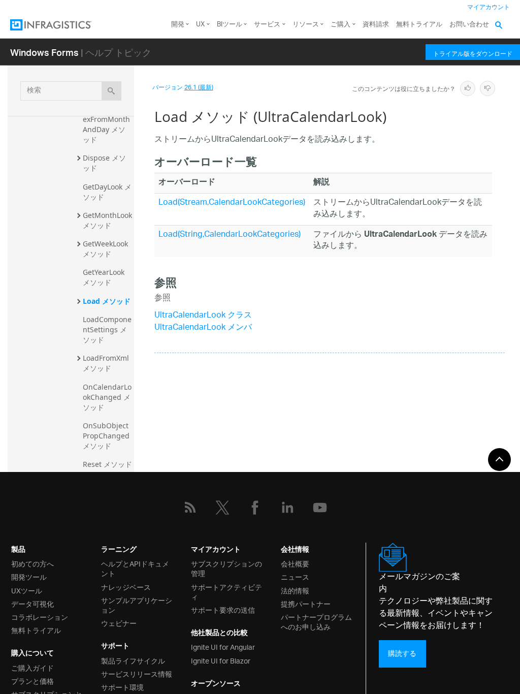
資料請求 (376, 24)
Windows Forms (44, 52)
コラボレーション (39, 616)
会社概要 (295, 563)
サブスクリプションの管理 (226, 568)
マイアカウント (488, 7)
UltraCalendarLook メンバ (203, 328)
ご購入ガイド (32, 667)
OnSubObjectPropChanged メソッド (107, 436)
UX (200, 24)
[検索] (111, 91)
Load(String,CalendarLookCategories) (229, 235)
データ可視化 (32, 603)
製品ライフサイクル (133, 660)
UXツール (26, 590)
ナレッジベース (126, 586)
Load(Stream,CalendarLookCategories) (231, 203)
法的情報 (295, 590)
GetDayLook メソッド (107, 192)
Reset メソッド (107, 464)
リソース (305, 24)
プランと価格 (32, 680)
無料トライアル (419, 24)
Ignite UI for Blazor (220, 660)
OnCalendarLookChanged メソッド (107, 397)
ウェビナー (119, 622)
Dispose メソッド (104, 163)
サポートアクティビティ (226, 591)
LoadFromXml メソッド (107, 363)
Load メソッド (107, 301)
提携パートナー (306, 603)
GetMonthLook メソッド (108, 220)
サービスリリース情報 (136, 673)
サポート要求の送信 (223, 609)
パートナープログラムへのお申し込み (316, 621)
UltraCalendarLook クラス (203, 315)
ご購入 (340, 24)
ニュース (295, 576)
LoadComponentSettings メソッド (107, 329)
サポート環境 (122, 686)
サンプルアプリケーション (136, 604)
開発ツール (29, 576)
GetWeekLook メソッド (106, 249)
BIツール (229, 24)
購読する (402, 653)
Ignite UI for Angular (223, 646)
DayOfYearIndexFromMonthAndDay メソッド (106, 124)
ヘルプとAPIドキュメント (135, 568)
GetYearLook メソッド (104, 277)
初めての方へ (32, 563)
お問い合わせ (469, 24)
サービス (267, 24)
